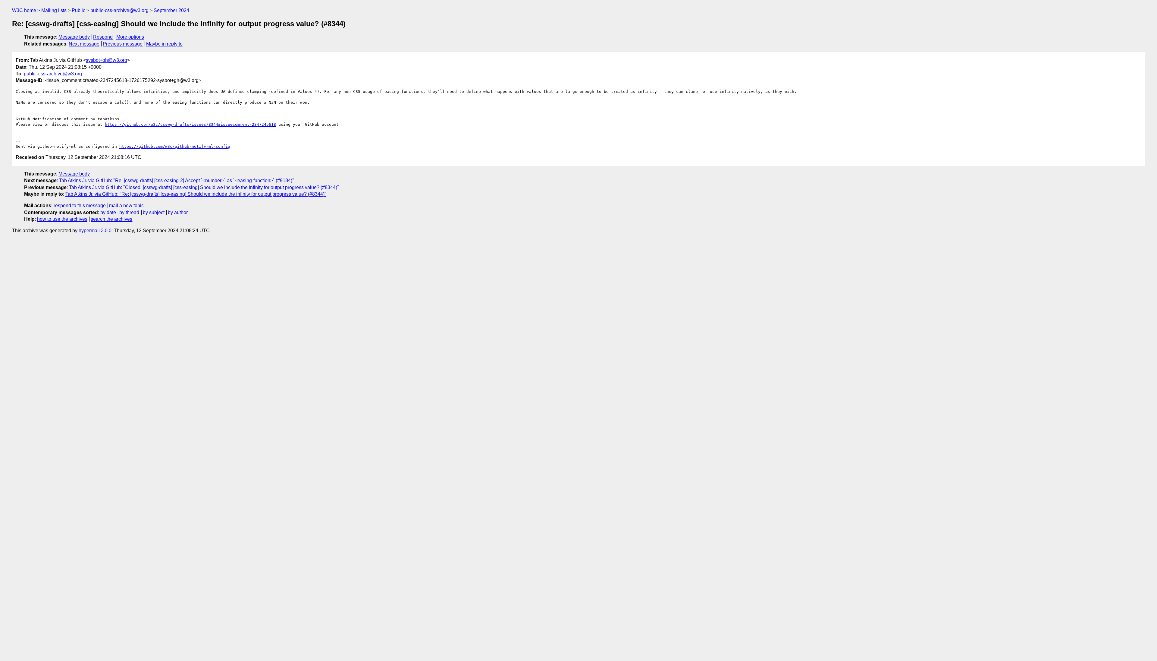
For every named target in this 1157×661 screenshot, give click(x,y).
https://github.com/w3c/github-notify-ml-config (174, 146)
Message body (74, 37)
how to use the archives (62, 219)
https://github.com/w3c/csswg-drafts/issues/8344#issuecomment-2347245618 (190, 124)
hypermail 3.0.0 (95, 230)
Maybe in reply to (164, 43)
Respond (103, 37)
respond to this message (80, 205)
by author (178, 212)
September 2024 (171, 10)
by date (108, 212)
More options (130, 37)
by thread (129, 212)
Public (78, 10)
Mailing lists (54, 10)
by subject (154, 212)
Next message (84, 43)
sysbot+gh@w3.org (106, 60)
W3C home (24, 10)
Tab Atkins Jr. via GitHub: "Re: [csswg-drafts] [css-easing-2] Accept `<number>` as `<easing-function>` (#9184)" (176, 180)
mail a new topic (126, 205)
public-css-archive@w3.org (119, 10)
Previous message (123, 43)
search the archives (111, 219)
